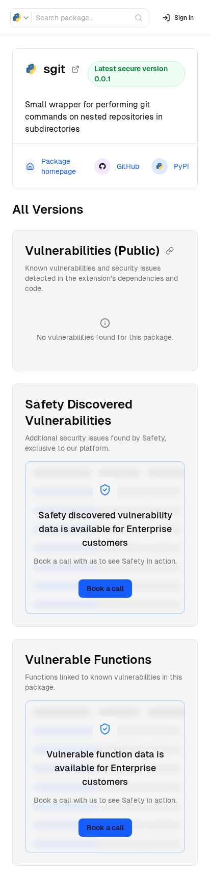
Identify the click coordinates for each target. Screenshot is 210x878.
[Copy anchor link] (170, 251)
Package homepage (58, 166)
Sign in (184, 17)
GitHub (128, 166)
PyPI (181, 166)
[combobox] (21, 18)
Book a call (105, 588)
